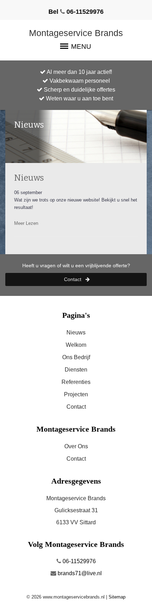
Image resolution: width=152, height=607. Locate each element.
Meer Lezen (26, 223)
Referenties (76, 382)
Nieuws (29, 178)
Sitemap (117, 597)
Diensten (76, 370)
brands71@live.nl (79, 573)
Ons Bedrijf (76, 357)
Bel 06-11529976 (76, 11)
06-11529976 (78, 561)
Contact (73, 279)
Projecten (76, 394)
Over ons (76, 446)
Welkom (76, 345)
